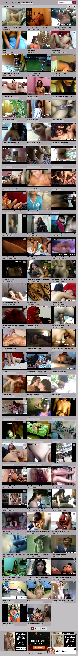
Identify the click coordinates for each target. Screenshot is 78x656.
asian (11, 235)
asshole (54, 579)
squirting (5, 510)
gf (59, 75)
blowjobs (5, 98)
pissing (7, 602)
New (74, 6)
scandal (39, 487)
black (13, 327)
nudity (13, 556)
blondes (36, 602)
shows (12, 625)
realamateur (13, 533)
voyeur (33, 281)
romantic (34, 75)
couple (62, 281)
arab (37, 258)
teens (54, 464)
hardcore (5, 189)
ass (53, 75)
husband (39, 579)
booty (29, 212)
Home (23, 2)
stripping (64, 258)
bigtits (32, 235)
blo (37, 212)
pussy (7, 212)
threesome (40, 510)
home (29, 258)
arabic (9, 464)
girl (59, 189)
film (10, 418)
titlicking (58, 258)
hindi (61, 235)
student (9, 75)
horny (14, 579)
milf (10, 166)
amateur (14, 29)
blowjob (63, 52)
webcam (9, 373)
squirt (10, 510)
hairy (36, 98)
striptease (5, 258)
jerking (29, 281)
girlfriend (5, 52)
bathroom (34, 487)
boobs (59, 52)
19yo (13, 510)
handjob (54, 418)
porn (64, 373)
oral (35, 327)
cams (29, 556)
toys (14, 304)
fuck (58, 121)
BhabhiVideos (11, 2)
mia (12, 464)
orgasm (4, 464)
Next (43, 628)
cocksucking (15, 98)
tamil (60, 29)
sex (28, 98)
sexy (7, 166)
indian (34, 29)
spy (4, 602)
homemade (55, 29)
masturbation (30, 602)
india (57, 144)
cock (4, 327)
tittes (58, 441)
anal (29, 52)
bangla (38, 418)
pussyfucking (6, 533)
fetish (10, 98)
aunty (38, 29)
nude (62, 602)
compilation (5, 418)
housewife (5, 29)
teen (4, 121)
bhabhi (57, 350)
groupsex (35, 510)
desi (38, 75)
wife (10, 29)
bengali (12, 144)
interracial (14, 189)
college (4, 75)
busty (29, 533)
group (32, 98)
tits (28, 327)
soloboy (38, 304)
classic (38, 556)
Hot (69, 6)
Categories (29, 2)
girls (57, 464)
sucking (54, 52)
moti (53, 350)
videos (14, 258)
